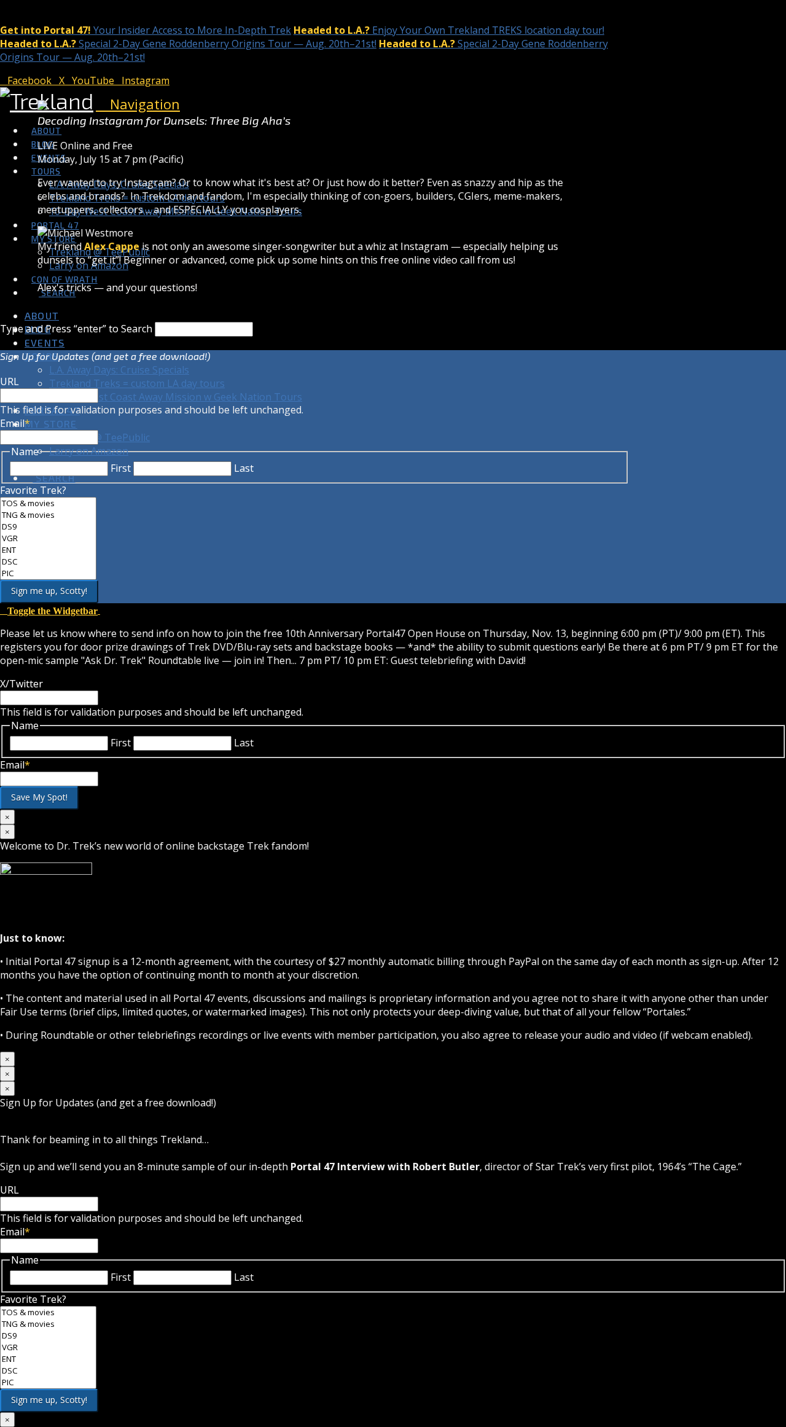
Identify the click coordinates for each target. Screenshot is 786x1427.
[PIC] (48, 573)
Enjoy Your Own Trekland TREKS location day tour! (449, 30)
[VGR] (48, 538)
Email (15, 423)
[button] (138, 104)
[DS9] (48, 527)
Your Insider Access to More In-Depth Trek (145, 30)
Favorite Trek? (33, 490)
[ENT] (48, 550)
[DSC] (48, 562)
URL (9, 381)
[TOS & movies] (48, 503)
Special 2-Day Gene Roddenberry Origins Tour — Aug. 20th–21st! (188, 43)
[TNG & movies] (48, 515)
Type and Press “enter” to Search (76, 328)
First (121, 468)
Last (244, 468)
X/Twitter (21, 683)
